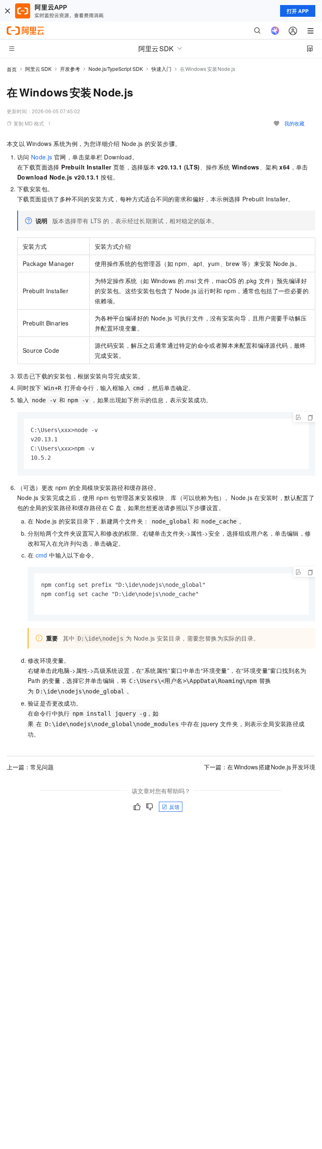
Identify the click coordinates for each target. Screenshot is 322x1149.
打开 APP (298, 11)
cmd (41, 555)
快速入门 (161, 68)
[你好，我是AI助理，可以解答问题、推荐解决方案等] (275, 30)
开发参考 (70, 68)
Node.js (41, 157)
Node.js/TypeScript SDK (115, 68)
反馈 (174, 806)
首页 (12, 69)
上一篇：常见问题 (30, 767)
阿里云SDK (38, 68)
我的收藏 (294, 123)
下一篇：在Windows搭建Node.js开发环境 (259, 767)
